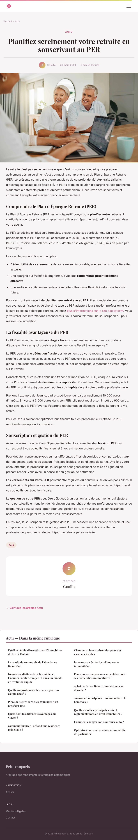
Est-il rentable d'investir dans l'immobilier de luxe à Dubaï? (35, 652)
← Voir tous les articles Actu (24, 608)
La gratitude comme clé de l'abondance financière (32, 664)
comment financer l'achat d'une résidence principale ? (34, 727)
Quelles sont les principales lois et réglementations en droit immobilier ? (98, 712)
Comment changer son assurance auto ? (99, 722)
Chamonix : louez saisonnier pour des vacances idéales (97, 652)
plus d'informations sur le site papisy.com (95, 310)
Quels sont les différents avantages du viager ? (32, 715)
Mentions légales (16, 811)
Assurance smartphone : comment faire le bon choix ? (100, 700)
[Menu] (128, 6)
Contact (10, 817)
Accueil (8, 21)
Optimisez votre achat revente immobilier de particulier (100, 732)
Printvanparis (18, 766)
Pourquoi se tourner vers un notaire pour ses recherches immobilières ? (100, 676)
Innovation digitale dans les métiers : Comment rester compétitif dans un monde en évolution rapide (35, 678)
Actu (17, 21)
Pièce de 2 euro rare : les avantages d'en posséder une (33, 703)
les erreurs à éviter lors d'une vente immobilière (96, 664)
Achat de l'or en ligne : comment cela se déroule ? (98, 688)
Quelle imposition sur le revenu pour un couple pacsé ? (33, 692)
